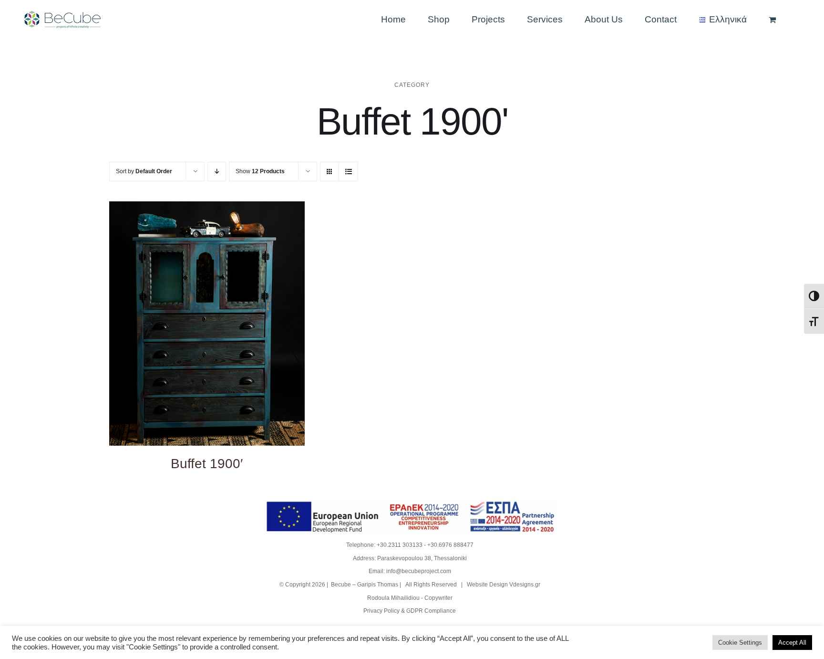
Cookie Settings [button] (740, 642)
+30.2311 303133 (399, 545)
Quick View (206, 324)
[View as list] (348, 171)
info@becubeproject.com (418, 571)
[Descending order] (216, 171)
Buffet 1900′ (207, 463)
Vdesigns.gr (524, 584)
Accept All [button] (792, 642)
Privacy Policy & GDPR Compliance (409, 610)
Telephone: (361, 545)
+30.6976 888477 (450, 545)
